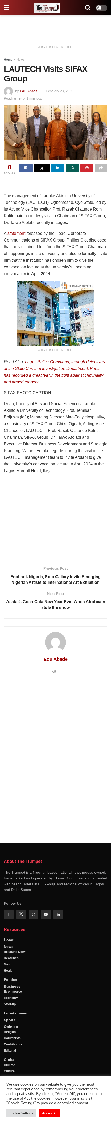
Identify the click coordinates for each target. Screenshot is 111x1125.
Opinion (11, 1027)
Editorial (10, 1050)
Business (12, 986)
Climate (9, 1065)
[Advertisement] (55, 27)
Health (8, 970)
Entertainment (16, 1013)
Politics (10, 979)
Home (8, 59)
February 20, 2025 (59, 91)
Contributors (13, 1044)
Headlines (11, 958)
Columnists (12, 1038)
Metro (8, 964)
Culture (9, 1071)
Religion (10, 1032)
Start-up (10, 1004)
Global (9, 1060)
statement (16, 233)
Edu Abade (28, 91)
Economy (11, 998)
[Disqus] (55, 763)
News (21, 59)
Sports (9, 1020)
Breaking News (15, 952)
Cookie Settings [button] (21, 1113)
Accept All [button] (49, 1113)
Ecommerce (13, 992)
